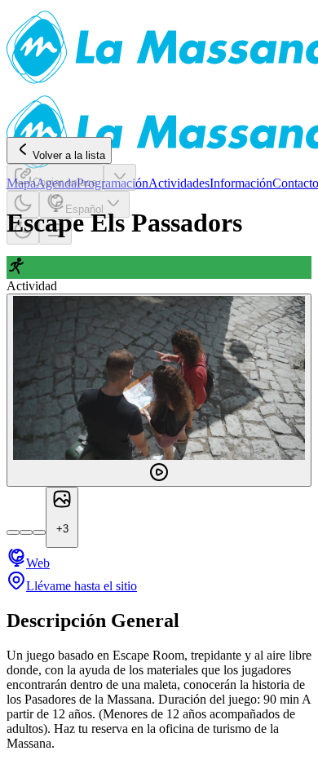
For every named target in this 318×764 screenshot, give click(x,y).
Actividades (179, 183)
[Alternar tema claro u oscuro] (23, 204)
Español (84, 209)
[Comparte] (120, 177)
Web (38, 563)
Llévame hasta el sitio (81, 586)
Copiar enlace (65, 182)
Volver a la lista (69, 155)
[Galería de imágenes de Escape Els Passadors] (159, 390)
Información (241, 183)
